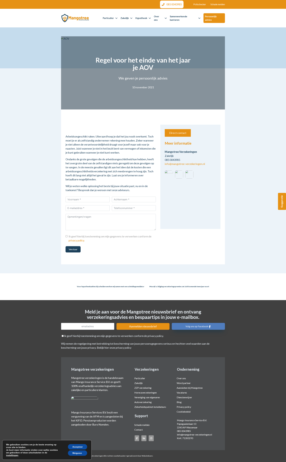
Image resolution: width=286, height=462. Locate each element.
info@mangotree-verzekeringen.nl (185, 163)
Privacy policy (184, 406)
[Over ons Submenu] (166, 18)
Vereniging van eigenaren (147, 397)
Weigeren (77, 453)
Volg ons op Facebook (196, 326)
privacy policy (76, 240)
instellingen (12, 455)
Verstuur (73, 249)
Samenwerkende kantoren (178, 18)
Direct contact (177, 132)
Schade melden (217, 4)
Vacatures (182, 392)
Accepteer (77, 447)
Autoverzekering (143, 402)
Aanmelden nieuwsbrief (143, 326)
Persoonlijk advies (211, 18)
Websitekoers (147, 456)
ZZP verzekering (142, 387)
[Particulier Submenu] (116, 18)
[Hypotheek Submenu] (150, 18)
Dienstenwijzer (184, 397)
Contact (138, 429)
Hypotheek (141, 18)
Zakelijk (125, 18)
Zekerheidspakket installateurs (150, 406)
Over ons (156, 18)
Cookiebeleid (184, 411)
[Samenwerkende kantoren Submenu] (199, 18)
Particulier (108, 18)
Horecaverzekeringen (145, 392)
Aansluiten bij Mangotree (190, 387)
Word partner (184, 383)
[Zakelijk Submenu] (131, 18)
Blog (179, 402)
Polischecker (199, 4)
